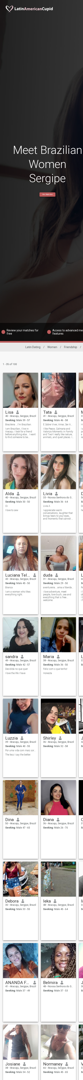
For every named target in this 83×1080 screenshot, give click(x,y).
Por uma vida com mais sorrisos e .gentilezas (20, 750)
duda (47, 575)
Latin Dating (32, 347)
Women (52, 347)
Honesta (47, 673)
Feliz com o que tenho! (55, 669)
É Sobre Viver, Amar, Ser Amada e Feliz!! (58, 424)
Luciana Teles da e (17, 575)
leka (47, 901)
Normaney (52, 1064)
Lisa (9, 412)
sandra (11, 656)
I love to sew (11, 510)
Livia (47, 493)
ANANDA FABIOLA (17, 982)
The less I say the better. (18, 754)
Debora (12, 901)
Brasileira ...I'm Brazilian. (18, 424)
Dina (9, 819)
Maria (48, 656)
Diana (48, 819)
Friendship (70, 347)
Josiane (12, 1064)
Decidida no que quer (16, 669)
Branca (9, 587)
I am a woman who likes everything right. (18, 593)
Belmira (50, 982)
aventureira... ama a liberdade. (58, 587)
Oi (6, 506)
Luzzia (11, 738)
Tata (47, 412)
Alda (9, 493)
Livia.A (46, 506)
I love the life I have (15, 673)
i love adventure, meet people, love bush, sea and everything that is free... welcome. (57, 596)
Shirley (49, 738)
